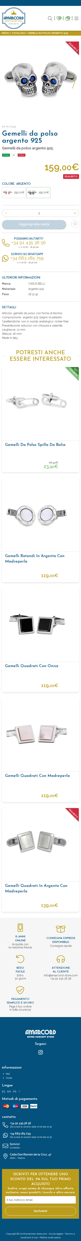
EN (9, 1091)
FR (14, 1091)
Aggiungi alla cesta (34, 224)
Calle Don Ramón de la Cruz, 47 (31, 1156)
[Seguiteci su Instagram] (40, 1052)
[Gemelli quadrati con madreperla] (40, 732)
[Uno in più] (75, 213)
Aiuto (9, 1077)
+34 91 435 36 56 (31, 1125)
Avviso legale (56, 1233)
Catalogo (18, 33)
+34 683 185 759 (31, 1135)
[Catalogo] (76, 18)
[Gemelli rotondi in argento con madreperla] (40, 512)
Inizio (5, 33)
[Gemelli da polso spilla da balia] (40, 401)
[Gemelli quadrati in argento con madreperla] (40, 842)
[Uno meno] (6, 213)
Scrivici (15, 1146)
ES (3, 1091)
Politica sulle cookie (50, 1237)
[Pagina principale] (14, 18)
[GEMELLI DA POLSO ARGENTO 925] (40, 79)
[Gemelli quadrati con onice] (40, 622)
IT (19, 1091)
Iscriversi (40, 1211)
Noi (8, 1073)
